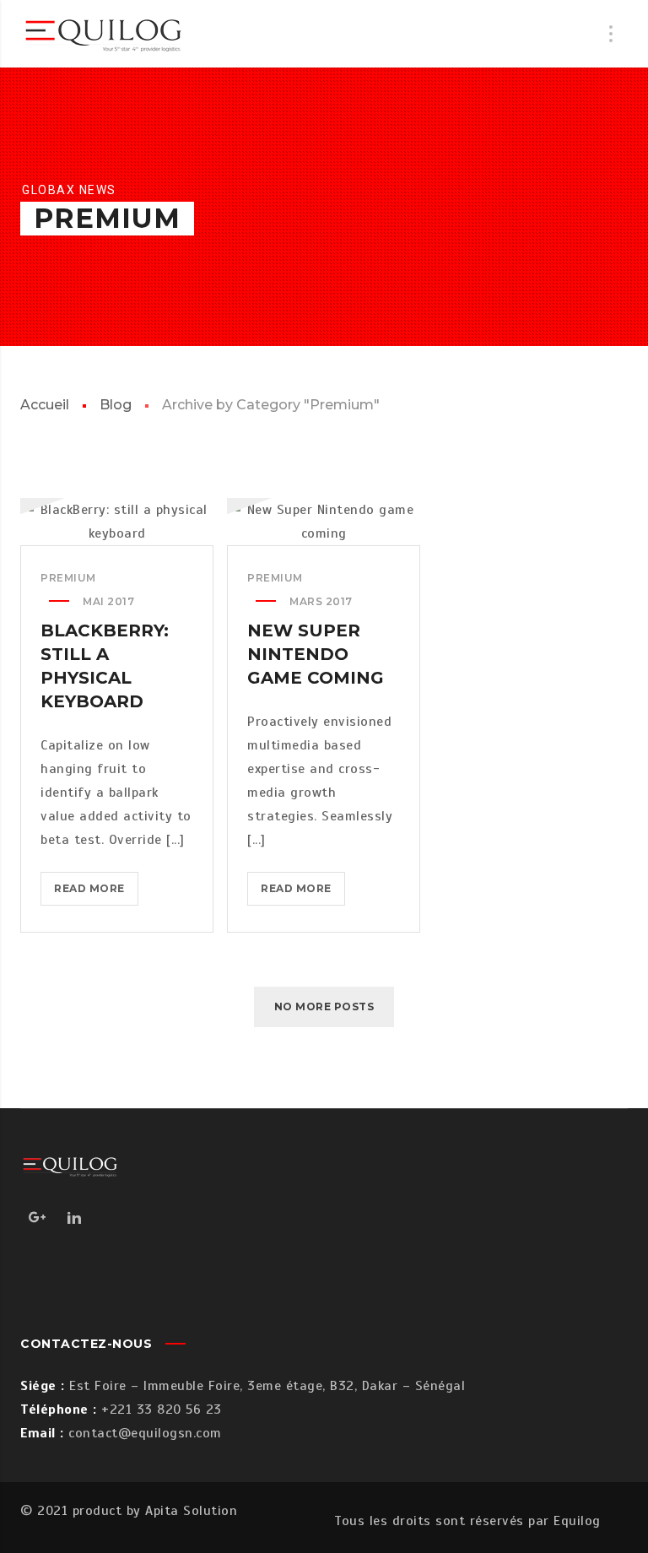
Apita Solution (191, 1510)
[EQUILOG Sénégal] (104, 34)
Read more (96, 893)
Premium (68, 577)
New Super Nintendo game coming (315, 654)
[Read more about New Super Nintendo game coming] (324, 521)
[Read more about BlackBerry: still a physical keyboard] (117, 521)
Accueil (44, 405)
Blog (116, 405)
